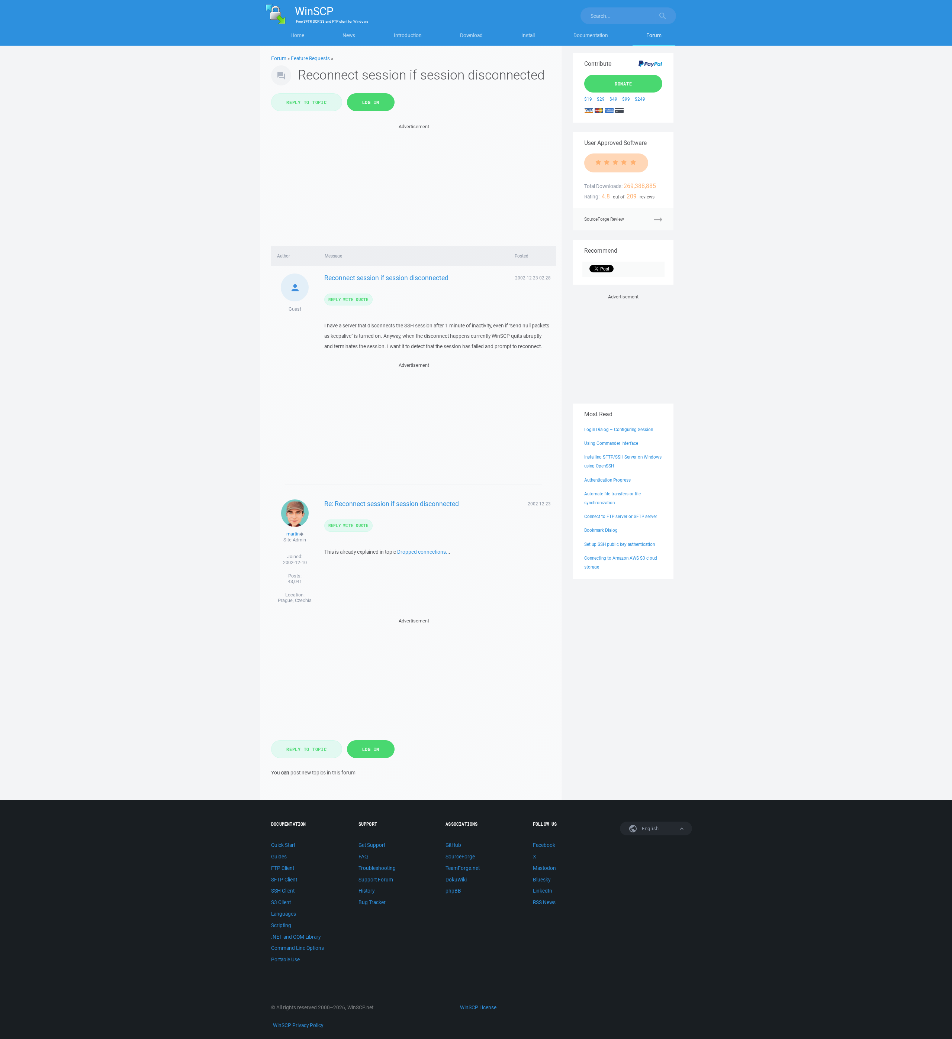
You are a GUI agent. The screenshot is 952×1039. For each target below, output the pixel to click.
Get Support (371, 845)
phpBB (453, 890)
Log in (371, 102)
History (366, 890)
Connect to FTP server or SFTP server (620, 516)
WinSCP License (478, 1007)
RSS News (544, 902)
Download (471, 35)
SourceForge (460, 856)
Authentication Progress (607, 480)
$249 (640, 99)
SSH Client (283, 890)
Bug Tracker (372, 902)
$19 (588, 99)
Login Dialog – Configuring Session (618, 429)
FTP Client (282, 868)
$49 (613, 99)
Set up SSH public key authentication (619, 544)
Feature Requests (310, 58)
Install (528, 35)
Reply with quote (348, 299)
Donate (623, 84)
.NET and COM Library (296, 936)
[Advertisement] (413, 183)
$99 (626, 99)
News (348, 35)
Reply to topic (306, 102)
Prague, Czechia (295, 600)
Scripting (281, 925)
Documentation (590, 35)
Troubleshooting (377, 868)
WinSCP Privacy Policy (298, 1025)
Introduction (408, 35)
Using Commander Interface (611, 443)
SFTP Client (284, 879)
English (649, 828)
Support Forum (375, 879)
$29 (601, 99)
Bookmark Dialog (601, 530)
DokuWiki (456, 879)
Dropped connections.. (423, 551)
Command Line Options (297, 948)
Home (297, 35)
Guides (279, 856)
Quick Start (283, 845)
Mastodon (544, 868)
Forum (654, 35)
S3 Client (281, 902)
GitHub (453, 845)
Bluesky (541, 879)
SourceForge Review (604, 219)
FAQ (363, 856)
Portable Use (285, 959)
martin (293, 534)
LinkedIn (542, 890)
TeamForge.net (463, 868)
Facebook (544, 845)
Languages (283, 913)
